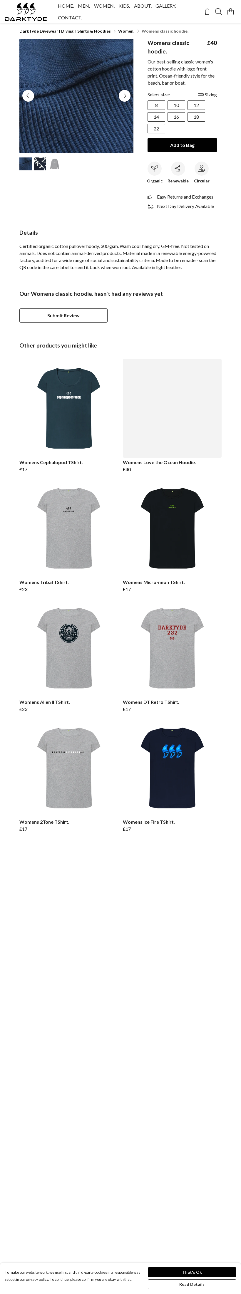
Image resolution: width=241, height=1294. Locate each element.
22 (156, 128)
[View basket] (230, 12)
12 (196, 105)
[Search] (219, 12)
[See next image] (124, 96)
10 (176, 105)
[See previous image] (28, 96)
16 (176, 117)
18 (196, 117)
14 (156, 117)
